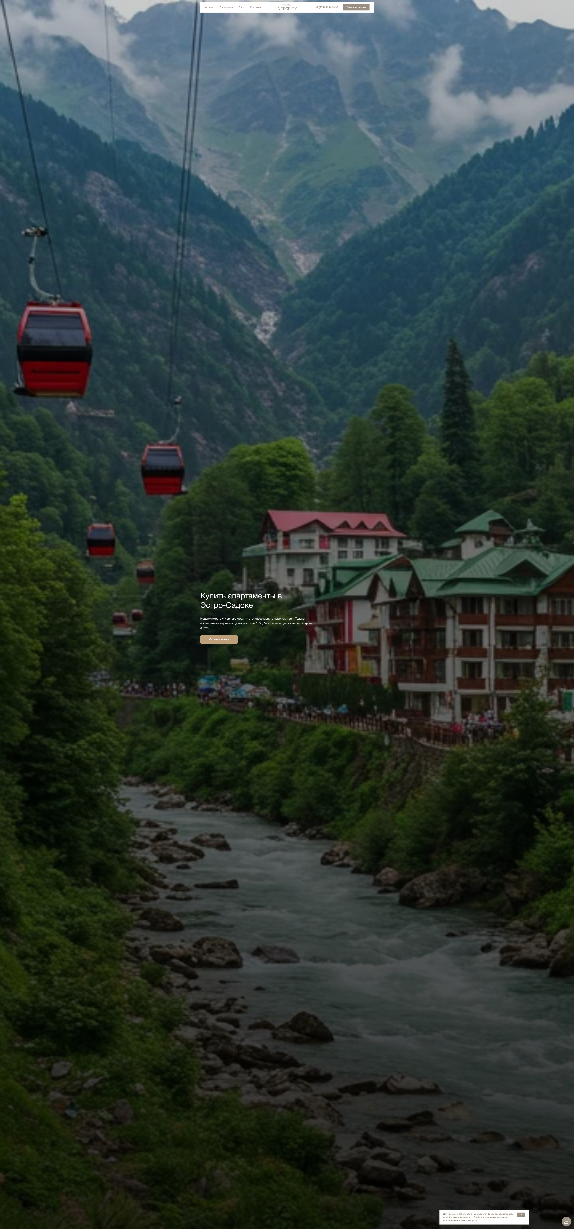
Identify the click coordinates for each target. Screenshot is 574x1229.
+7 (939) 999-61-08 (326, 7)
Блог (241, 7)
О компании (226, 7)
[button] (356, 7)
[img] (287, 7)
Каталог (209, 7)
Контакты (255, 7)
